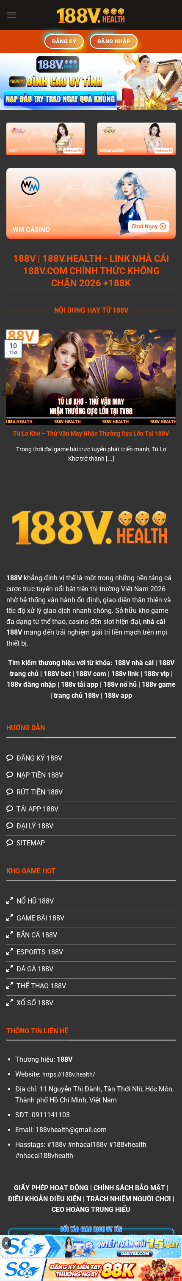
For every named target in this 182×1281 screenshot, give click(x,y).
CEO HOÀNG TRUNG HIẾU (91, 1209)
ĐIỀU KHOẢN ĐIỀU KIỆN (44, 1199)
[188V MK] (91, 15)
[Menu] (11, 14)
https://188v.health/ (68, 1074)
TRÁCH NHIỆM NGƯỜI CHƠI (128, 1199)
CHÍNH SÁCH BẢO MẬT (129, 1188)
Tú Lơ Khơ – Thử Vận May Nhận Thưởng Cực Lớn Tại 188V (91, 433)
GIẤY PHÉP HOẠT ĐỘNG (51, 1188)
